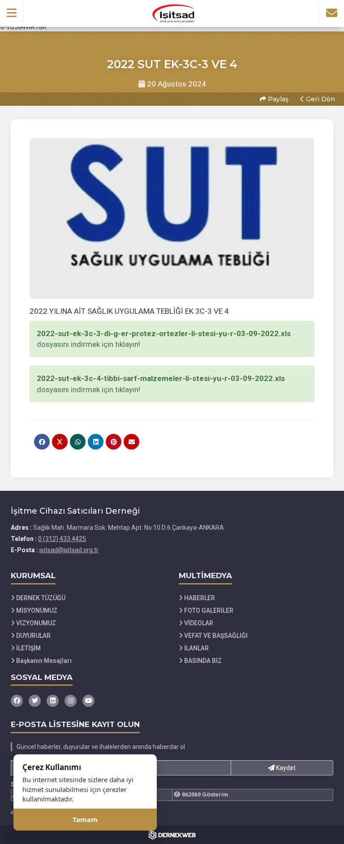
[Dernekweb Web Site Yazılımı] (172, 835)
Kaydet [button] (285, 767)
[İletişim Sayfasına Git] (331, 13)
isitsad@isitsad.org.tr (69, 550)
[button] (12, 13)
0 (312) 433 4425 (62, 538)
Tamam (85, 819)
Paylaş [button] (277, 99)
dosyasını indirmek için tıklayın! (164, 339)
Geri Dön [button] (319, 99)
